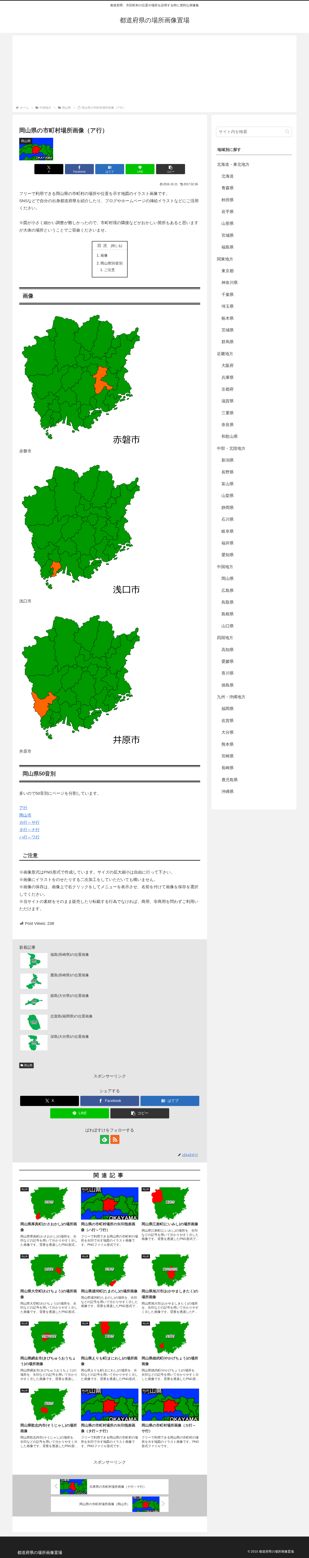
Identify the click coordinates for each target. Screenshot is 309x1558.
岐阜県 (227, 531)
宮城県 (227, 235)
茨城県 (227, 330)
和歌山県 (229, 436)
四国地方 (225, 637)
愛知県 (227, 555)
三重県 (227, 413)
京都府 (227, 389)
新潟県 (227, 460)
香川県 (227, 673)
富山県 (227, 484)
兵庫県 (227, 377)
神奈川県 (229, 282)
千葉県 (227, 294)
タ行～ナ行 (29, 829)
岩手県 (227, 211)
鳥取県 (227, 602)
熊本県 (227, 744)
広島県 (227, 590)
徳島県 (227, 685)
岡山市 (25, 815)
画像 (104, 255)
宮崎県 (227, 756)
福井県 (227, 543)
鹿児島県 (229, 780)
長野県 (227, 472)
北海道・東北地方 (233, 164)
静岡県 (227, 507)
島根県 (227, 614)
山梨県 (227, 495)
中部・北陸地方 (231, 448)
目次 (103, 245)
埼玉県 (227, 306)
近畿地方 (225, 353)
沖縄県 (227, 791)
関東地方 (225, 259)
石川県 (227, 519)
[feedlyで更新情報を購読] (104, 1139)
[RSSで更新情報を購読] (114, 1139)
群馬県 (227, 342)
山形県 (227, 223)
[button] (170, 169)
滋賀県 (227, 401)
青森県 (227, 188)
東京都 (227, 271)
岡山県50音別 (111, 263)
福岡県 (227, 708)
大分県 (227, 732)
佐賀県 (227, 720)
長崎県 (227, 768)
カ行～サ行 (29, 822)
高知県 (227, 649)
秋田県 (227, 200)
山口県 (227, 626)
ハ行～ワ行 (29, 837)
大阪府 (227, 365)
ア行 (23, 808)
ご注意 (109, 270)
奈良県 (227, 424)
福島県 (227, 247)
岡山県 (28, 1065)
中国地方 (225, 567)
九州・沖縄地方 (231, 697)
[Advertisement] (154, 71)
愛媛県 (227, 661)
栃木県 (227, 318)
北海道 (227, 176)
